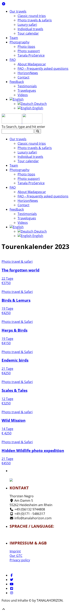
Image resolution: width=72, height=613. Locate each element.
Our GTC (16, 555)
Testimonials (27, 86)
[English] (17, 99)
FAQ (13, 60)
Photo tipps (26, 46)
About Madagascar (32, 64)
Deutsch (40, 104)
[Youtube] (12, 584)
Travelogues (27, 90)
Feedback (17, 82)
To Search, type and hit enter (23, 126)
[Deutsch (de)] (21, 533)
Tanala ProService (31, 55)
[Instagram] (12, 593)
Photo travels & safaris (35, 20)
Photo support (29, 51)
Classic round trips (32, 16)
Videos (23, 95)
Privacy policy (20, 560)
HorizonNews (28, 73)
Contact (23, 77)
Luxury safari (27, 24)
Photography (19, 42)
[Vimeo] (12, 588)
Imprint (15, 551)
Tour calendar (28, 33)
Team (14, 38)
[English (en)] (21, 536)
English (37, 108)
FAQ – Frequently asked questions (43, 68)
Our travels (18, 11)
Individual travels (30, 29)
